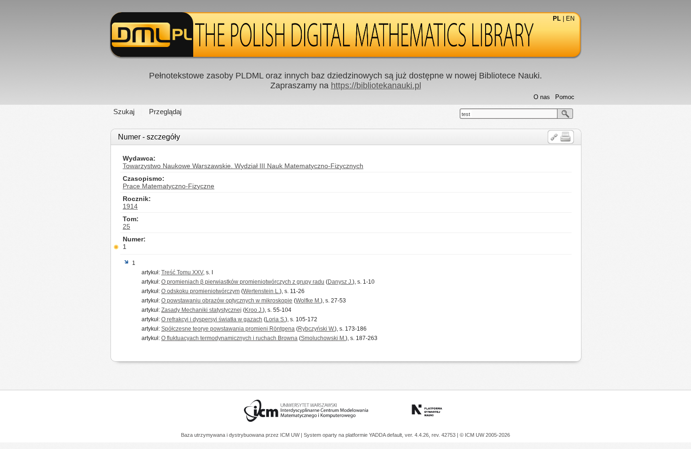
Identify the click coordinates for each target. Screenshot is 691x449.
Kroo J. (254, 310)
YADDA (378, 435)
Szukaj (123, 112)
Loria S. (275, 319)
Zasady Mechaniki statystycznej (201, 310)
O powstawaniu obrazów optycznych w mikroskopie (226, 300)
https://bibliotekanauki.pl (376, 85)
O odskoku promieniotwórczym (200, 291)
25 (126, 226)
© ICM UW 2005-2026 (485, 435)
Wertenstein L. (261, 291)
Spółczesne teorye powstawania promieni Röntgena (228, 328)
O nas (542, 97)
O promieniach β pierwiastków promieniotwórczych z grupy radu (242, 282)
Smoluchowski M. (323, 338)
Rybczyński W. (316, 328)
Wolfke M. (308, 300)
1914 (130, 206)
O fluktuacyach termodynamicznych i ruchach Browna (229, 338)
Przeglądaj (165, 112)
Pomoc (564, 97)
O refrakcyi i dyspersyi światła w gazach (211, 319)
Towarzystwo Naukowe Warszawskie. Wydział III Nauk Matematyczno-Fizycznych (243, 166)
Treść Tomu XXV (182, 272)
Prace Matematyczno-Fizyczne (168, 186)
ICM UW (290, 435)
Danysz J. (340, 282)
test (466, 114)
